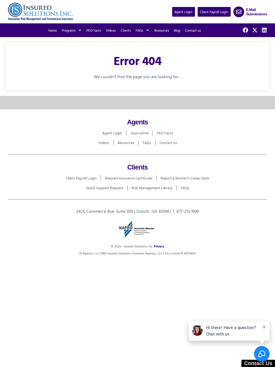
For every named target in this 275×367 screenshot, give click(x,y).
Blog (177, 30)
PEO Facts (93, 30)
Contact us (193, 30)
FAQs (147, 142)
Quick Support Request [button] (104, 187)
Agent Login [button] (112, 133)
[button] (183, 12)
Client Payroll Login (81, 178)
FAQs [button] (139, 30)
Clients (126, 30)
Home (52, 30)
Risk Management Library (152, 187)
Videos (111, 30)
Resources (161, 30)
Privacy (159, 246)
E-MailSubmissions (256, 12)
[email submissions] (238, 11)
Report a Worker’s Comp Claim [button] (185, 178)
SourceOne (140, 133)
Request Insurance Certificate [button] (128, 178)
